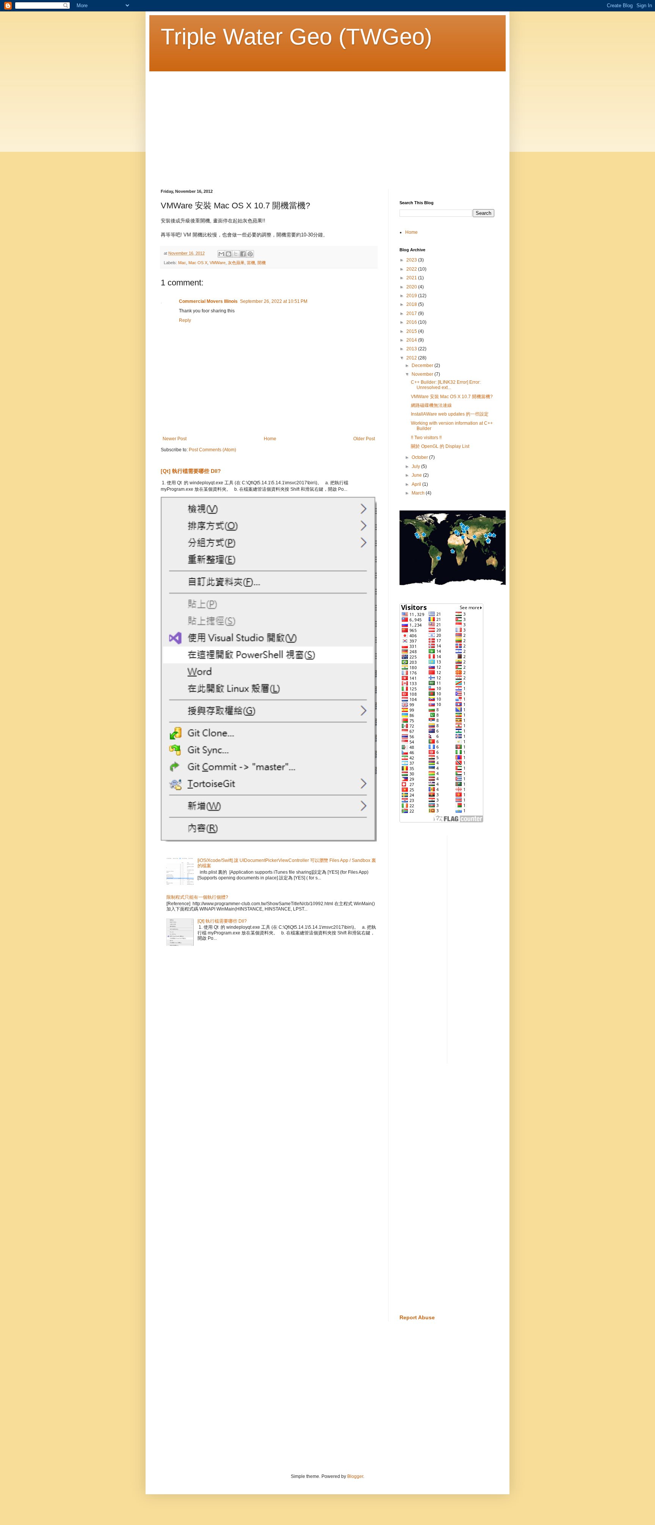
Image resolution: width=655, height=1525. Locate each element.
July (416, 466)
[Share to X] (236, 254)
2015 (412, 331)
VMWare (218, 262)
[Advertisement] (327, 124)
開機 (261, 262)
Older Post (364, 438)
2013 (412, 348)
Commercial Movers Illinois (208, 301)
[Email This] (221, 254)
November (423, 374)
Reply (185, 320)
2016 (412, 322)
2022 (412, 269)
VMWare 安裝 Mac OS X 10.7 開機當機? (452, 396)
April (417, 484)
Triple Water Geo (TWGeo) (296, 36)
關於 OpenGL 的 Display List (440, 446)
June (417, 475)
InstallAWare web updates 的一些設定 (450, 414)
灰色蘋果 (236, 262)
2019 (412, 295)
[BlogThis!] (228, 254)
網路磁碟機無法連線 (431, 405)
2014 (412, 340)
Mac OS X (197, 262)
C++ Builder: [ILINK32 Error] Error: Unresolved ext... (446, 385)
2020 (412, 287)
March (419, 493)
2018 (412, 304)
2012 (412, 358)
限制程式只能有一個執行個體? (197, 897)
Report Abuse (417, 1317)
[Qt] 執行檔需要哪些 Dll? (191, 471)
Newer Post (174, 438)
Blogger (355, 1476)
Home (270, 438)
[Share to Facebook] (243, 254)
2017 (412, 313)
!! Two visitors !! (426, 437)
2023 (412, 260)
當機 (251, 262)
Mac (182, 262)
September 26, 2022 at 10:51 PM (273, 301)
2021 (412, 277)
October (420, 457)
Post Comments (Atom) (212, 449)
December (423, 365)
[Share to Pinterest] (250, 254)
